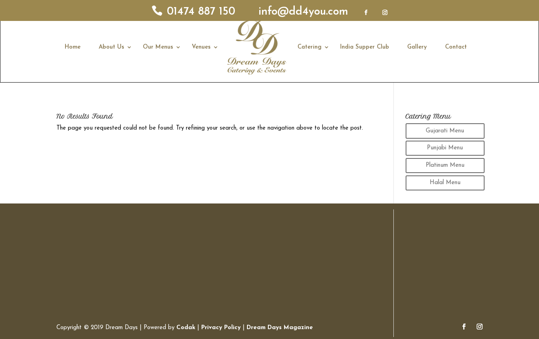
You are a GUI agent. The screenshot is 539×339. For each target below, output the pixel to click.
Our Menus (158, 47)
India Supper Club (364, 47)
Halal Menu (445, 183)
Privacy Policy (221, 328)
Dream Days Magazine (280, 328)
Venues (201, 47)
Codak (186, 328)
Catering (310, 47)
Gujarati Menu (445, 131)
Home (72, 47)
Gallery (417, 47)
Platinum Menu (445, 165)
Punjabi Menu (445, 148)
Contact (456, 47)
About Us (111, 47)
